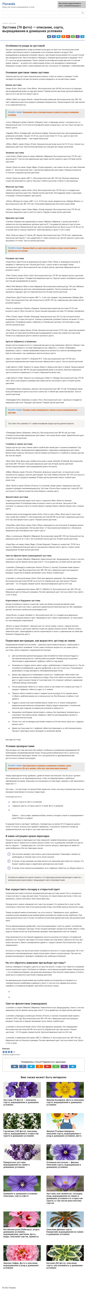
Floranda (8, 4)
